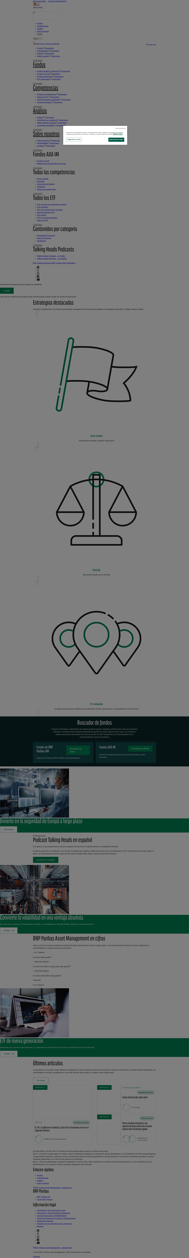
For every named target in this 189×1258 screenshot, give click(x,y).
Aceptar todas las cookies (116, 139)
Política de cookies (117, 134)
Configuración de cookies (74, 139)
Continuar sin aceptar (120, 128)
